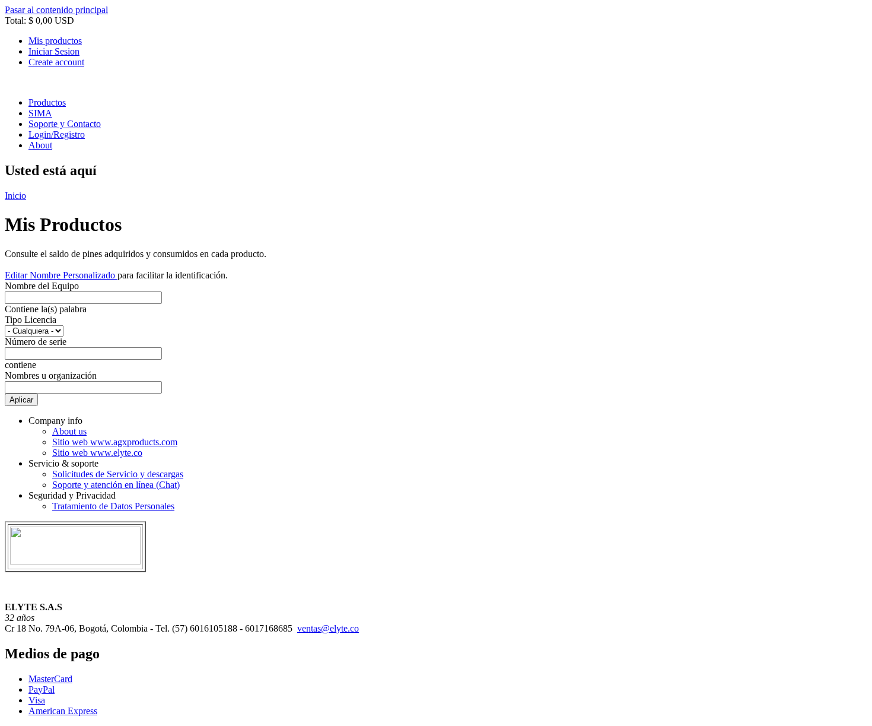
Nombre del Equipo (42, 286)
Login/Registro (56, 134)
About (40, 145)
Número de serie (35, 342)
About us (69, 431)
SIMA (40, 113)
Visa (36, 700)
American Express (62, 711)
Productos (47, 102)
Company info (55, 421)
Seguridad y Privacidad (72, 495)
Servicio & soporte (63, 463)
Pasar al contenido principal (56, 10)
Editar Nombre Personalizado (61, 275)
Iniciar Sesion (53, 51)
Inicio (15, 196)
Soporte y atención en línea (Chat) (116, 485)
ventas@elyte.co (328, 628)
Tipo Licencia (30, 320)
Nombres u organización (51, 375)
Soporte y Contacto (64, 124)
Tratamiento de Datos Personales (113, 506)
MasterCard (50, 679)
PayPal (41, 689)
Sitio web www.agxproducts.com (114, 442)
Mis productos (55, 41)
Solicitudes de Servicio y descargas (117, 474)
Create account (56, 62)
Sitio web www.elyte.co (97, 453)
